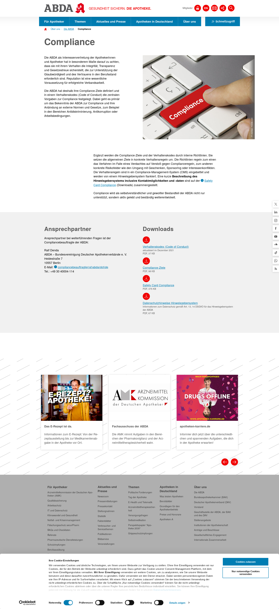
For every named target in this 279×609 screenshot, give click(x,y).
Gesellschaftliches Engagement (210, 535)
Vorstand (198, 507)
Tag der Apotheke (137, 497)
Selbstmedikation (137, 520)
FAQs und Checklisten (58, 530)
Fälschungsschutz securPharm (63, 525)
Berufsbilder (166, 501)
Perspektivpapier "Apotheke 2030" (140, 526)
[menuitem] (54, 28)
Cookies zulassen (246, 561)
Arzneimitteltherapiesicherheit (142, 508)
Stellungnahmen (106, 511)
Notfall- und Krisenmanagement (63, 520)
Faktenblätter (104, 520)
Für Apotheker (54, 21)
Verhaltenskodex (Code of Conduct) (166, 246)
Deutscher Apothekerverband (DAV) (212, 502)
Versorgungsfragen (138, 515)
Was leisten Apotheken (171, 496)
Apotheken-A (166, 519)
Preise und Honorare (170, 514)
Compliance (84, 29)
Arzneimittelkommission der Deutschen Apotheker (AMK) (70, 494)
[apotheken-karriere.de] (207, 412)
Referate (51, 535)
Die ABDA (69, 29)
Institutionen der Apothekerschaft (211, 525)
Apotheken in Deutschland (154, 21)
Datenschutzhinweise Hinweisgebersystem (170, 303)
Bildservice (103, 539)
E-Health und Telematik (140, 502)
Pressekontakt (105, 506)
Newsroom (103, 496)
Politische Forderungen (140, 492)
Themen (80, 21)
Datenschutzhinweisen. (167, 589)
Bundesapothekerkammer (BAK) (211, 497)
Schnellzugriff (225, 21)
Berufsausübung (55, 549)
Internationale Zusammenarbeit (210, 539)
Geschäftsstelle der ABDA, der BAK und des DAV (212, 513)
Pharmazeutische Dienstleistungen (65, 539)
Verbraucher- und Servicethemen (107, 527)
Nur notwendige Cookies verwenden (246, 572)
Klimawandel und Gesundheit (62, 515)
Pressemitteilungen (107, 501)
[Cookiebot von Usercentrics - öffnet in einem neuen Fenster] (27, 602)
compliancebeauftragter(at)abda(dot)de (83, 267)
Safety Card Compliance (158, 285)
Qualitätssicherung (57, 500)
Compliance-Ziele (154, 267)
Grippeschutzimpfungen (140, 533)
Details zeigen (177, 602)
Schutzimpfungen (56, 544)
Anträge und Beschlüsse (206, 530)
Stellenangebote (202, 520)
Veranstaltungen (106, 543)
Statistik (102, 516)
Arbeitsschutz (54, 505)
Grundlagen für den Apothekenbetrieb (170, 508)
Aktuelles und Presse (111, 21)
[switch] (99, 602)
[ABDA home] (46, 29)
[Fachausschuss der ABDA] (139, 412)
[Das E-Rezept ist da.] (71, 412)
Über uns (189, 21)
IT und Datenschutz (57, 510)
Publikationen (105, 534)
